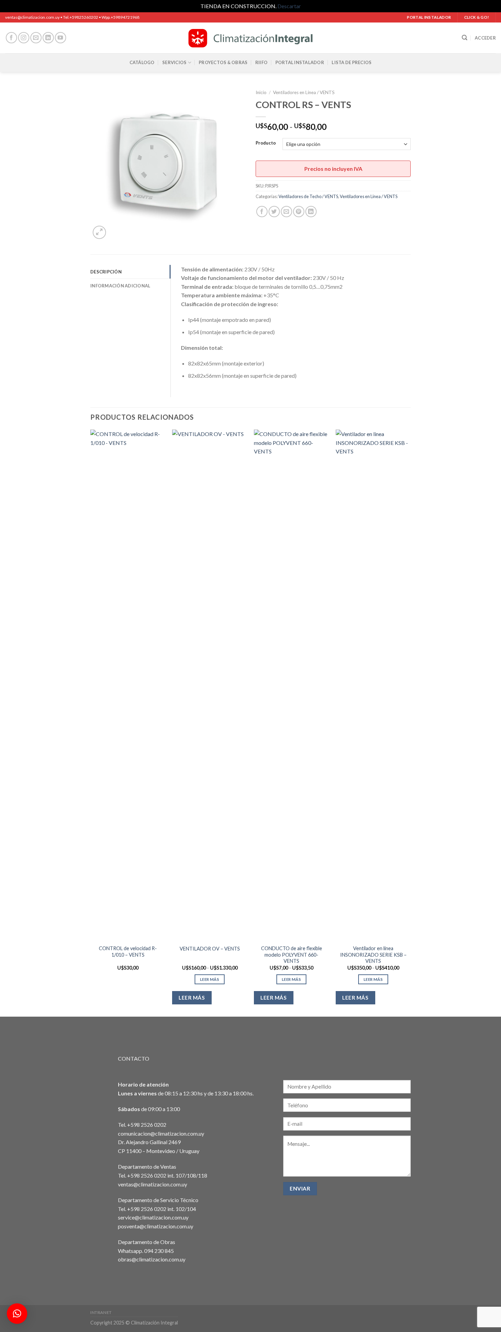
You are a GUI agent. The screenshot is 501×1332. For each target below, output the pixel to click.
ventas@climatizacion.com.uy (152, 1184)
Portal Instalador (299, 62)
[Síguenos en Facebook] (11, 37)
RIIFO (261, 62)
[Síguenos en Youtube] (60, 37)
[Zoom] (99, 232)
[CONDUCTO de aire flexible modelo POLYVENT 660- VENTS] (291, 685)
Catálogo (142, 62)
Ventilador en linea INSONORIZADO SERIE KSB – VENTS (373, 954)
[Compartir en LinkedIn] (311, 211)
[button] (17, 1313)
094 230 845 (159, 1250)
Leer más (209, 979)
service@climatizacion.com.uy (153, 1217)
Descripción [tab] (106, 271)
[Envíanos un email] (36, 37)
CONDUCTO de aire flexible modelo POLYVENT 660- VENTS (291, 954)
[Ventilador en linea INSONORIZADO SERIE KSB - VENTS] (373, 685)
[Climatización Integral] (250, 38)
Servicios (174, 62)
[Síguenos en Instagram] (23, 37)
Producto (266, 143)
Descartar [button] (289, 6)
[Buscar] (464, 37)
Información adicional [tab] (120, 285)
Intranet (101, 1312)
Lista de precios (351, 62)
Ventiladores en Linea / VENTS (304, 92)
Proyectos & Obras (223, 62)
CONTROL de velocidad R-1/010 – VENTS (128, 951)
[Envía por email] (286, 211)
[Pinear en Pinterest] (298, 211)
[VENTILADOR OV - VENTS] (209, 685)
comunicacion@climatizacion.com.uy (161, 1133)
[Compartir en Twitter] (274, 211)
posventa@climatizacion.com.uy (155, 1226)
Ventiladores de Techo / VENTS (308, 196)
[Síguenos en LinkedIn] (48, 37)
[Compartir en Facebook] (262, 211)
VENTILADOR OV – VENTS (210, 949)
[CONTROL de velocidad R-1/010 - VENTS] (127, 685)
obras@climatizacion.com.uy (151, 1259)
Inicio (261, 92)
